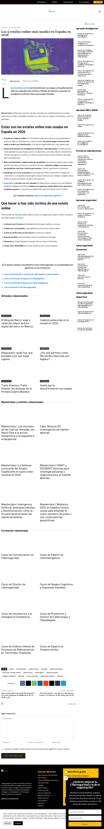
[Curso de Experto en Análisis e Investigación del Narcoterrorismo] (98, 182)
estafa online (21, 214)
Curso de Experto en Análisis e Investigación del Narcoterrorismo (85, 182)
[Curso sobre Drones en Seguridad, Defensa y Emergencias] (98, 224)
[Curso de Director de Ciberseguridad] (18, 572)
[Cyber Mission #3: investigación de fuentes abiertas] (57, 414)
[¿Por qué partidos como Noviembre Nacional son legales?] (57, 341)
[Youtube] (11, 2)
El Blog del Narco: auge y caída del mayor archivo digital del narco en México (17, 323)
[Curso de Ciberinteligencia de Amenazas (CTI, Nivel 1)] (98, 257)
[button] (99, 11)
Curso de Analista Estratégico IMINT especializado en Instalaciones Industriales (85, 53)
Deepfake (44, 669)
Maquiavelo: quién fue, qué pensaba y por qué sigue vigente (17, 356)
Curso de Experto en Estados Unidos (51, 648)
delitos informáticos (56, 669)
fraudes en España (52, 672)
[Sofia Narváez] (5, 81)
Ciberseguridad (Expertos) (84, 294)
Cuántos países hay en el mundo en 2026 (54, 322)
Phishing (21, 676)
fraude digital (39, 672)
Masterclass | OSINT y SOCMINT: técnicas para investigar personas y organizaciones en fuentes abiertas (55, 472)
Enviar (85, 824)
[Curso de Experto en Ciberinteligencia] (57, 543)
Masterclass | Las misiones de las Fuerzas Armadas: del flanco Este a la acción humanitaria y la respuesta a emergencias (17, 433)
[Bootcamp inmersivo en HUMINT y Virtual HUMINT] (98, 92)
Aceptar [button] (18, 823)
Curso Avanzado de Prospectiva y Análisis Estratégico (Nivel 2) (85, 101)
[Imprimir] (57, 683)
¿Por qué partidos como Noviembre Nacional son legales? (54, 356)
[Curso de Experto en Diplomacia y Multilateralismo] (98, 135)
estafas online (27, 672)
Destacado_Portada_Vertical (11, 672)
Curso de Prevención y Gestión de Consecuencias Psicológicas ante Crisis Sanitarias (84, 236)
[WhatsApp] (34, 683)
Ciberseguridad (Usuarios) (84, 247)
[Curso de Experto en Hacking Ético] (98, 322)
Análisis (11, 669)
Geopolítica (44, 348)
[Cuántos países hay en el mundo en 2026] (57, 308)
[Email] (51, 683)
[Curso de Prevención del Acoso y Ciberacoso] (98, 208)
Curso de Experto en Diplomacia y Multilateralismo (85, 134)
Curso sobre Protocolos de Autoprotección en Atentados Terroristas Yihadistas (85, 160)
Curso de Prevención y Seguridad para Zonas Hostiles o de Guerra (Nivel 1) (85, 172)
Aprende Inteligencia (87, 28)
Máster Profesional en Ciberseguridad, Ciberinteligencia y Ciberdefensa (85, 304)
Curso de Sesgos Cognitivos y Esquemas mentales (56, 586)
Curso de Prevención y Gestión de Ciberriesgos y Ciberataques (55, 617)
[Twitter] (5, 2)
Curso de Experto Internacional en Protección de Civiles (84, 117)
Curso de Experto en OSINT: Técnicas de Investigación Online (85, 82)
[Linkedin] (8, 2)
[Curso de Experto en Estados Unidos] (57, 634)
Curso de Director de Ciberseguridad (13, 586)
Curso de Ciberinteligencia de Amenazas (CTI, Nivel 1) (85, 257)
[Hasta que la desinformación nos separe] (57, 373)
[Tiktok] (17, 2)
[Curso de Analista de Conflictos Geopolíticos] (98, 144)
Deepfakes (9, 183)
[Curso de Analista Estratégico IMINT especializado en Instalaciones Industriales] (98, 52)
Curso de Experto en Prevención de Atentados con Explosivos (85, 192)
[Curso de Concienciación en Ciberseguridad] (18, 543)
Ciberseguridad (15, 27)
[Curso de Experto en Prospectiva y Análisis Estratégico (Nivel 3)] (98, 63)
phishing (17, 172)
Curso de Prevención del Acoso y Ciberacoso (85, 207)
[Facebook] (2, 2)
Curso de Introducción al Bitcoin (83, 277)
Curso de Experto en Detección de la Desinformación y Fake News (85, 73)
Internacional (6, 316)
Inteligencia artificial (8, 676)
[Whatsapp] (27, 2)
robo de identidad (32, 676)
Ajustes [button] (8, 823)
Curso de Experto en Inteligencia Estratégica (85, 35)
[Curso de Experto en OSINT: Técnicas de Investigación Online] (98, 83)
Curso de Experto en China (85, 125)
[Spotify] (24, 2)
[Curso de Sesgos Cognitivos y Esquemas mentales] (57, 572)
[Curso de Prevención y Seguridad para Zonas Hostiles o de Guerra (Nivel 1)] (98, 171)
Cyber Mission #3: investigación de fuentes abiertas (54, 429)
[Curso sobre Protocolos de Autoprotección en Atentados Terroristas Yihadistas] (98, 158)
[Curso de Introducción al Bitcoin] (98, 277)
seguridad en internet (47, 676)
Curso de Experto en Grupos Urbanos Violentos (85, 215)
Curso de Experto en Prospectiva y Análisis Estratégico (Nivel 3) (85, 63)
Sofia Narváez (14, 81)
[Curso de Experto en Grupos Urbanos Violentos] (98, 216)
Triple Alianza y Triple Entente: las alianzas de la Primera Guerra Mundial (16, 388)
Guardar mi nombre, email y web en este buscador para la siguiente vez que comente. (37, 749)
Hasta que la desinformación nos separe (56, 387)
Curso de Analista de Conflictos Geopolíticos (84, 143)
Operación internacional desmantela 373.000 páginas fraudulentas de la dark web (17, 695)
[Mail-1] (30, 2)
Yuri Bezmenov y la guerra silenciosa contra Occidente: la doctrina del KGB (56, 694)
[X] (28, 683)
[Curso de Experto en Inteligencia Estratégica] (98, 36)
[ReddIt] (45, 683)
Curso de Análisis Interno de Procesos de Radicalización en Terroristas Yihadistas (17, 649)
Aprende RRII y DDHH (87, 110)
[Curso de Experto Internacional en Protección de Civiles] (98, 117)
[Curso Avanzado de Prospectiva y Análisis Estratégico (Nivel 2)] (98, 102)
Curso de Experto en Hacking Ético (85, 321)
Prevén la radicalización (88, 150)
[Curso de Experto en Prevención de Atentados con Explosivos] (98, 192)
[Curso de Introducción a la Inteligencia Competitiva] (18, 602)
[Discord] (21, 2)
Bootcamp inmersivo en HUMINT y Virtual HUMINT (84, 92)
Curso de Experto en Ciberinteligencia (51, 556)
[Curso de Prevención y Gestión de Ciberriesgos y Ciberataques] (57, 602)
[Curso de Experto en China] (98, 127)
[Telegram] (63, 683)
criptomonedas (34, 669)
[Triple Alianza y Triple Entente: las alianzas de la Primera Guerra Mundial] (18, 373)
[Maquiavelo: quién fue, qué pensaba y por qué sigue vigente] (18, 341)
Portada (4, 27)
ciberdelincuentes (21, 88)
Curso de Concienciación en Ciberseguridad (17, 556)
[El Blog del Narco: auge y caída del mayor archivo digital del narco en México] (18, 308)
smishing (60, 676)
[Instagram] (14, 2)
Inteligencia (44, 381)
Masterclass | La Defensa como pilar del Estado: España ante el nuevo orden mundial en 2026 (17, 470)
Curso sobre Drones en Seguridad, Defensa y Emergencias (85, 224)
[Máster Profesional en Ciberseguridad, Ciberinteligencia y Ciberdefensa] (98, 304)
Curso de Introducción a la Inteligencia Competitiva (16, 615)
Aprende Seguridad (86, 200)
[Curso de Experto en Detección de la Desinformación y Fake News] (98, 73)
